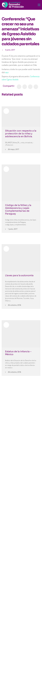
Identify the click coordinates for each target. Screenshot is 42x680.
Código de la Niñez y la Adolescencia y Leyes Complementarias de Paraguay (18, 209)
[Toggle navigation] (39, 4)
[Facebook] (19, 86)
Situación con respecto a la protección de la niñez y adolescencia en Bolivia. (20, 133)
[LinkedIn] (30, 86)
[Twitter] (24, 86)
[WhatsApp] (36, 86)
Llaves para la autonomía (19, 275)
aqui (7, 72)
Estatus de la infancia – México (18, 353)
